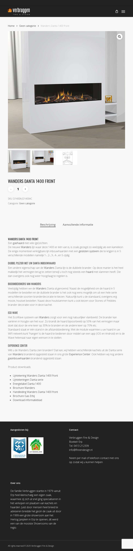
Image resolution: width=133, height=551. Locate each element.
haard (89, 272)
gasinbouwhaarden (19, 358)
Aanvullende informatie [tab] (78, 224)
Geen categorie (27, 25)
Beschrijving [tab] (48, 224)
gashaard (18, 243)
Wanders (26, 247)
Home (11, 25)
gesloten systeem (89, 251)
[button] (123, 11)
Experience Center (79, 354)
